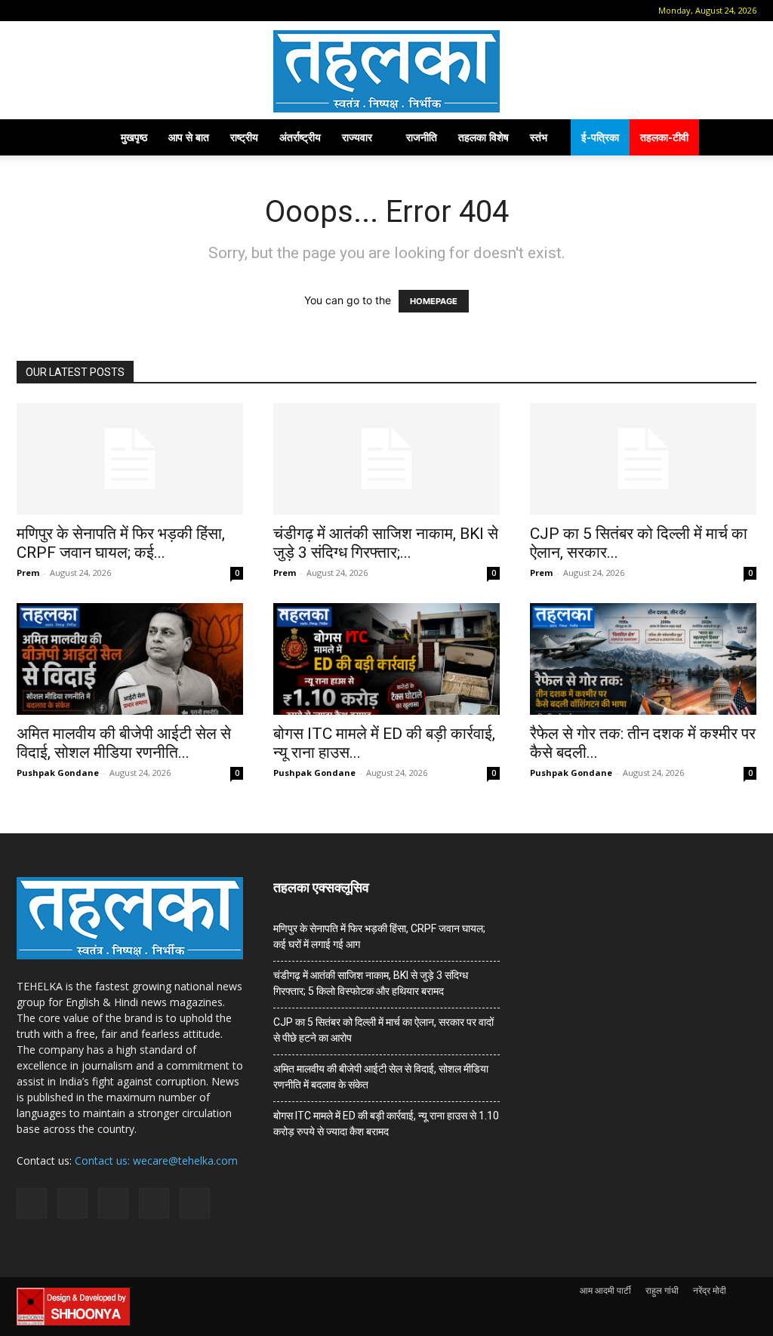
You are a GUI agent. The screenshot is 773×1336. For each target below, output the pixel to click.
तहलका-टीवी (664, 137)
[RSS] (100, 10)
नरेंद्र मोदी (709, 1290)
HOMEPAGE (433, 301)
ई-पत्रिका (600, 137)
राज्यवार (357, 137)
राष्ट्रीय (244, 137)
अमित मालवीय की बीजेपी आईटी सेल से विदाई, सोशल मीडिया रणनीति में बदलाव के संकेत (380, 1077)
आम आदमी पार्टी (605, 1290)
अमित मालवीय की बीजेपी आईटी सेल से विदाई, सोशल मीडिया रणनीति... (124, 743)
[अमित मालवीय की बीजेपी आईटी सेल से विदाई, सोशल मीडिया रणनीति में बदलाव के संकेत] (130, 659)
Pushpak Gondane (58, 772)
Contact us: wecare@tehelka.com (156, 1160)
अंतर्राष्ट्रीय (300, 137)
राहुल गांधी (662, 1290)
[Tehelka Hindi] (386, 71)
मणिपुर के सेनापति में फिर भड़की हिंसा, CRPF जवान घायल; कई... (121, 543)
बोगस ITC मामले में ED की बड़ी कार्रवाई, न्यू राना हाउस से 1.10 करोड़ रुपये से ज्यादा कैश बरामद (386, 1123)
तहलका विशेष (483, 137)
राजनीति (421, 137)
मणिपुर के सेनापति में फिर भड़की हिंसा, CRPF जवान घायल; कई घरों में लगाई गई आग (379, 936)
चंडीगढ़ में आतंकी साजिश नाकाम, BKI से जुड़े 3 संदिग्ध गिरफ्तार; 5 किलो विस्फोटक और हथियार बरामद (370, 983)
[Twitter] (125, 10)
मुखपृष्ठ (134, 137)
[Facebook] (50, 10)
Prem (28, 572)
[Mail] (75, 10)
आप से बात (188, 137)
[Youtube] (150, 10)
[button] (28, 10)
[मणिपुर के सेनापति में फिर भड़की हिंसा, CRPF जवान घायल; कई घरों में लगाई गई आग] (130, 459)
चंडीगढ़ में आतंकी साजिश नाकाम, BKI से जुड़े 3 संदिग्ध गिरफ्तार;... (385, 543)
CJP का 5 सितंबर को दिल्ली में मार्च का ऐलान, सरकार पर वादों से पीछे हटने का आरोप (383, 1030)
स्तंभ (538, 137)
